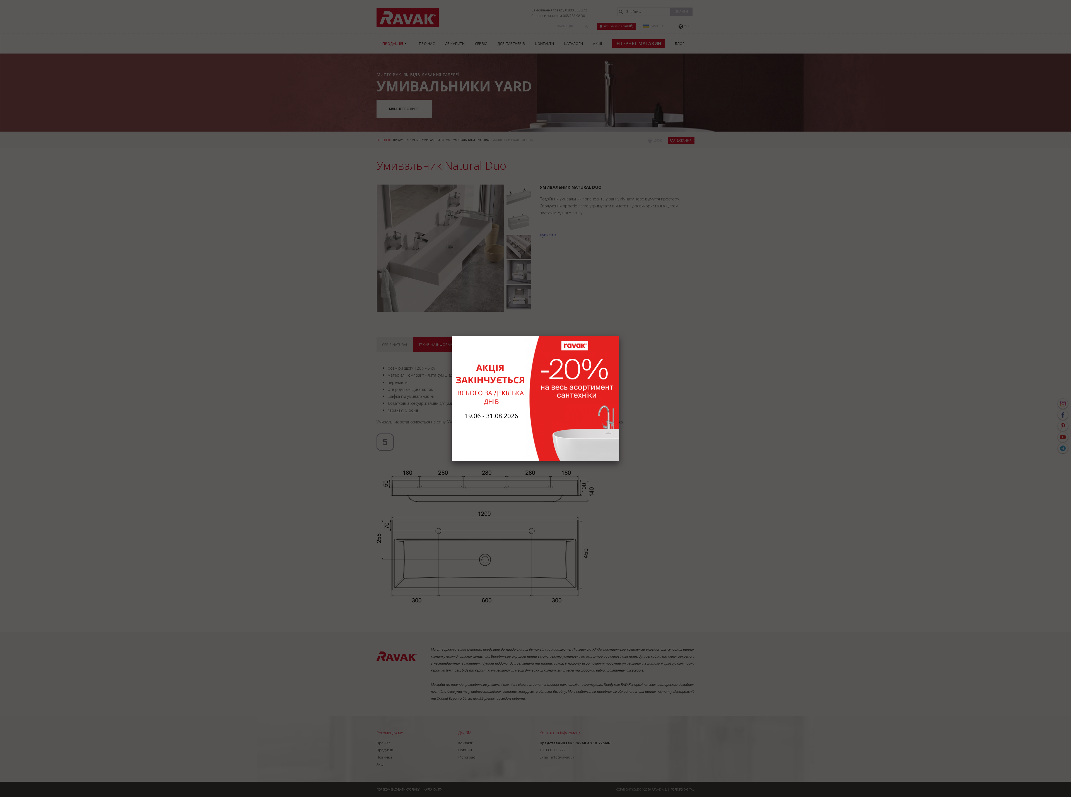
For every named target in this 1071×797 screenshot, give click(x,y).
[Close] (619, 336)
